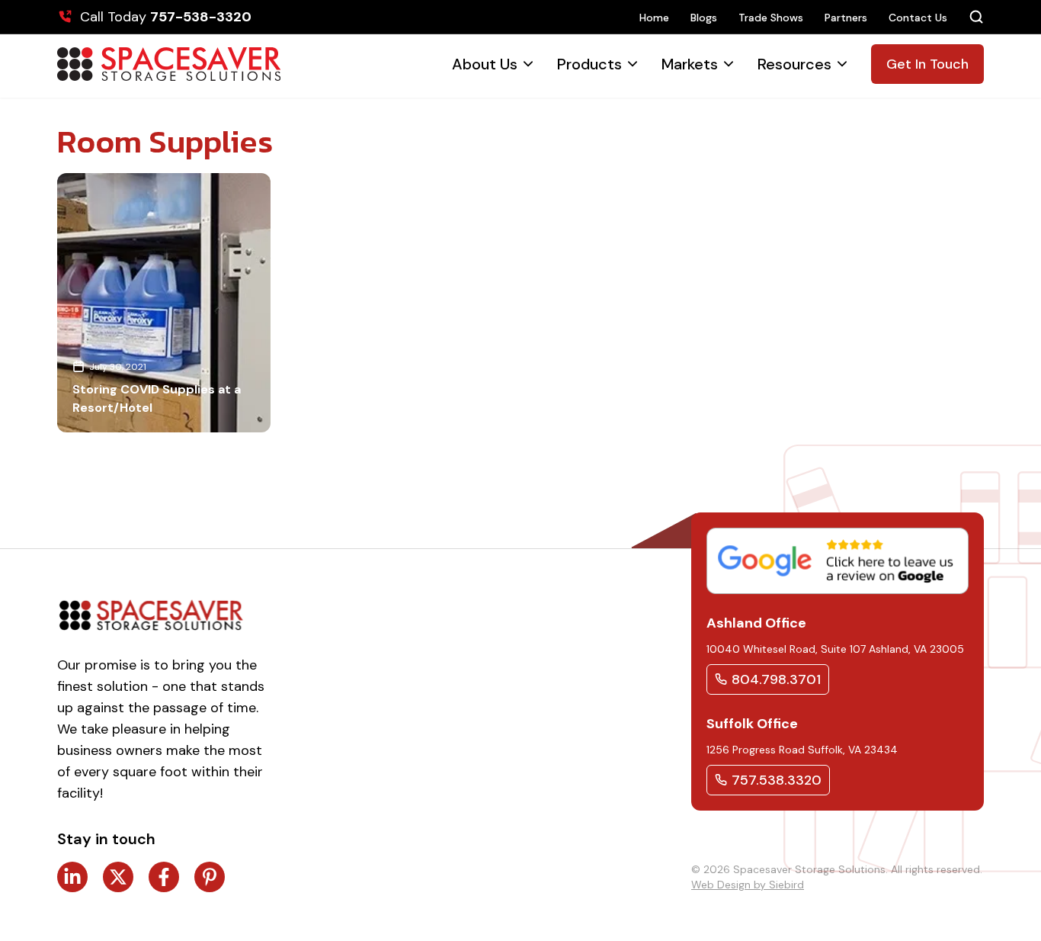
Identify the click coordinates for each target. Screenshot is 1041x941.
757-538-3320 (200, 17)
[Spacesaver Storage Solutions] (168, 64)
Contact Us (918, 17)
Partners (846, 17)
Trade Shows (770, 17)
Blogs (703, 17)
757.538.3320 (777, 780)
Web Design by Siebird (747, 884)
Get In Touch (927, 64)
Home (654, 17)
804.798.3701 (776, 679)
